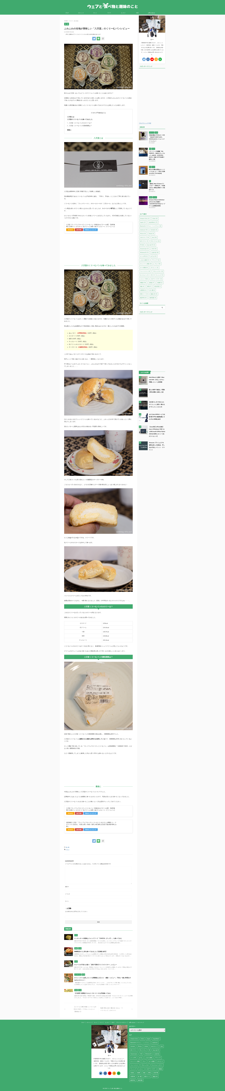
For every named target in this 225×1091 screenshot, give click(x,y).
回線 (142, 286)
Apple (143, 222)
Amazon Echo (145, 218)
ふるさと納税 (144, 260)
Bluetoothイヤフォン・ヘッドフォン (150, 226)
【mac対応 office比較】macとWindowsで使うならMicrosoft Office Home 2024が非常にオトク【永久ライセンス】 (157, 431)
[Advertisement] (98, 248)
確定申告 (143, 297)
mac (154, 237)
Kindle (151, 233)
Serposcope (144, 248)
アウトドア (155, 260)
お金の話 (155, 252)
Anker (155, 218)
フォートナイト (145, 271)
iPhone (143, 233)
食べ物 (67, 847)
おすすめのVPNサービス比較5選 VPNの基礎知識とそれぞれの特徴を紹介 (157, 417)
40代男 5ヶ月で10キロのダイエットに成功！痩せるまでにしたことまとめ (157, 404)
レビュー (144, 279)
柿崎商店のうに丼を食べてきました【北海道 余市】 (90, 951)
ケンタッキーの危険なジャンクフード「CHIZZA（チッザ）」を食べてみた (98, 938)
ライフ (109, 13)
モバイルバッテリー (146, 275)
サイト (67, 901)
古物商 (159, 282)
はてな (153, 256)
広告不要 (157, 286)
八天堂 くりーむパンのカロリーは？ (80, 123)
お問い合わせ (151, 13)
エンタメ (123, 13)
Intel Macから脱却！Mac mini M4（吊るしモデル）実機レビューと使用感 (157, 379)
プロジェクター (158, 271)
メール (67, 894)
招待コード (144, 294)
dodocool (144, 229)
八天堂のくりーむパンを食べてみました (80, 119)
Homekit (154, 229)
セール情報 (144, 267)
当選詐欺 (143, 290)
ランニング (159, 275)
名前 (67, 886)
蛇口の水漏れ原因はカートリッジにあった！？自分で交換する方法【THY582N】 (157, 171)
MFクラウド (144, 241)
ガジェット (81, 13)
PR (142, 245)
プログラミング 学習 (145, 123)
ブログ (67, 13)
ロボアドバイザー (156, 279)
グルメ (67, 849)
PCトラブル (155, 241)
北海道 (151, 282)
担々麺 (152, 290)
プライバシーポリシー (121, 1022)
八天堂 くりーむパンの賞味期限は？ (80, 125)
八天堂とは (70, 117)
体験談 (143, 282)
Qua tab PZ (151, 245)
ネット (95, 13)
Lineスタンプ (144, 237)
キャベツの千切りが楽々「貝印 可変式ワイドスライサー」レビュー (95, 964)
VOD (137, 13)
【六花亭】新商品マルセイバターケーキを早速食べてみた (92, 993)
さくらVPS (144, 256)
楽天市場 (78, 229)
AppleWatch (153, 222)
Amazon (70, 229)
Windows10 (144, 252)
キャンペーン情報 (146, 263)
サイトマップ (141, 1022)
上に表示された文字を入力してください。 (76, 911)
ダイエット (154, 267)
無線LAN (154, 294)
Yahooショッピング (90, 229)
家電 (149, 286)
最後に (69, 130)
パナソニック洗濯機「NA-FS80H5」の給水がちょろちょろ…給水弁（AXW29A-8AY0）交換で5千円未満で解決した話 (157, 155)
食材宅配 (153, 297)
